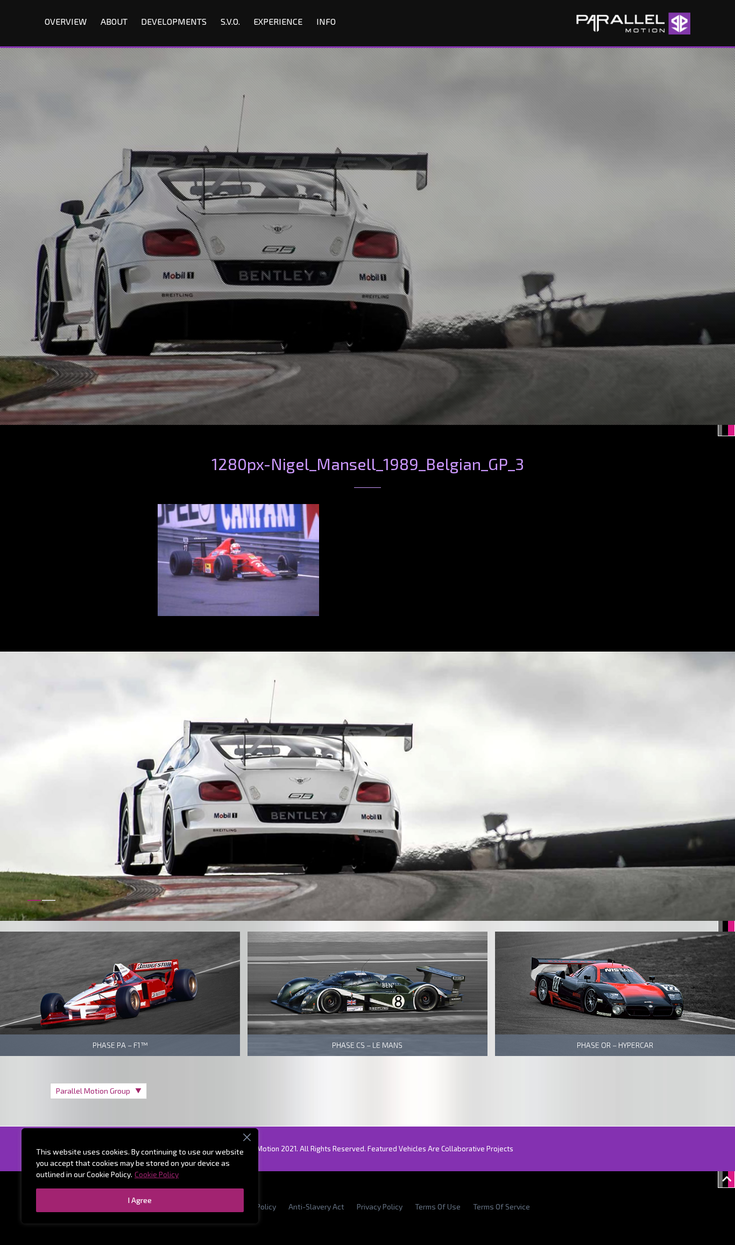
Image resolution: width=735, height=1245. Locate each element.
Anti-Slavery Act (316, 1206)
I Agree (140, 1200)
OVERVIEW (66, 21)
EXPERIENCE (277, 21)
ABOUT (114, 21)
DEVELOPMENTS (174, 21)
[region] (140, 1175)
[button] (34, 906)
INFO (326, 21)
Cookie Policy (157, 1174)
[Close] (247, 1137)
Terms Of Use (438, 1206)
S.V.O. (230, 21)
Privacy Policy (379, 1206)
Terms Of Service (501, 1206)
